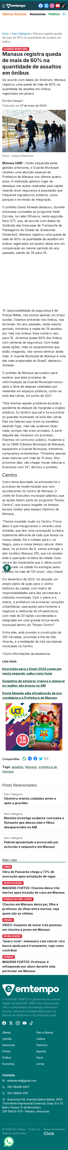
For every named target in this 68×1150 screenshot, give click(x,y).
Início (5, 33)
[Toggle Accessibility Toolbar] (7, 568)
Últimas (6, 1032)
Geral (39, 1057)
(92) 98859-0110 (17, 1093)
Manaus (31, 767)
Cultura (40, 1038)
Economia (8, 1063)
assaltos (17, 767)
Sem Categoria (21, 33)
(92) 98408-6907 (18, 1086)
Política (54, 14)
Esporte (41, 1051)
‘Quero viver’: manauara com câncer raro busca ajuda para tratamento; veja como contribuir (33, 945)
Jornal (40, 1063)
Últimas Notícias (14, 14)
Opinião (7, 1038)
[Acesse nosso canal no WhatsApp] (8, 1141)
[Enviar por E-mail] (46, 759)
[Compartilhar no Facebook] (35, 759)
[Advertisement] (34, 24)
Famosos (41, 1045)
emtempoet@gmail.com (21, 1080)
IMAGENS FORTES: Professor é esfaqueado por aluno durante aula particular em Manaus (28, 966)
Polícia (6, 1051)
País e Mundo (44, 1032)
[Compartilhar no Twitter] (41, 759)
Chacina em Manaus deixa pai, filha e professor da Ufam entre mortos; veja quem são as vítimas (30, 908)
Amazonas (38, 14)
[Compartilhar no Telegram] (30, 759)
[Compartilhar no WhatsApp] (24, 759)
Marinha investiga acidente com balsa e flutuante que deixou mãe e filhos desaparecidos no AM (34, 822)
